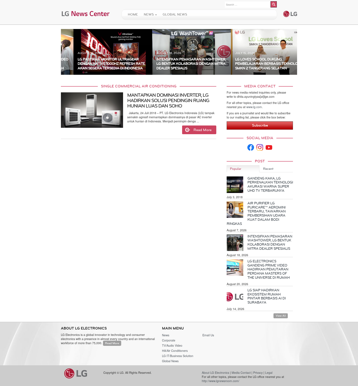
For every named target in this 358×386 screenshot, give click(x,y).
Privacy (258, 372)
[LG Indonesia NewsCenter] (86, 13)
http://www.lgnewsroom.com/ (220, 381)
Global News (175, 14)
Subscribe (260, 125)
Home (133, 14)
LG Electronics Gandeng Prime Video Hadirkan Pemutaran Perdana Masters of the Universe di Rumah (268, 269)
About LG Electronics (215, 372)
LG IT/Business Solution (177, 356)
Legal (268, 372)
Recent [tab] (268, 168)
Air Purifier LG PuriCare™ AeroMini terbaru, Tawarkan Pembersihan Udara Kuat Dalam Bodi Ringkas (256, 213)
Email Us (208, 335)
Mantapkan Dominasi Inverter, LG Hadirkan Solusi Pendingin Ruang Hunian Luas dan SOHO (168, 100)
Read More (112, 343)
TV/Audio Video (172, 345)
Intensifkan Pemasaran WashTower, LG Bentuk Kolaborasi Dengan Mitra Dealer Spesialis (269, 242)
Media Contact (241, 372)
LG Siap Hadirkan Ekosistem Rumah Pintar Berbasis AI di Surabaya (266, 296)
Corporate (168, 340)
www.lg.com (254, 107)
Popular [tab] (235, 168)
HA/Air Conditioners (175, 351)
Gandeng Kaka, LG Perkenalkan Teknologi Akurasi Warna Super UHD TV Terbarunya (270, 184)
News (149, 14)
